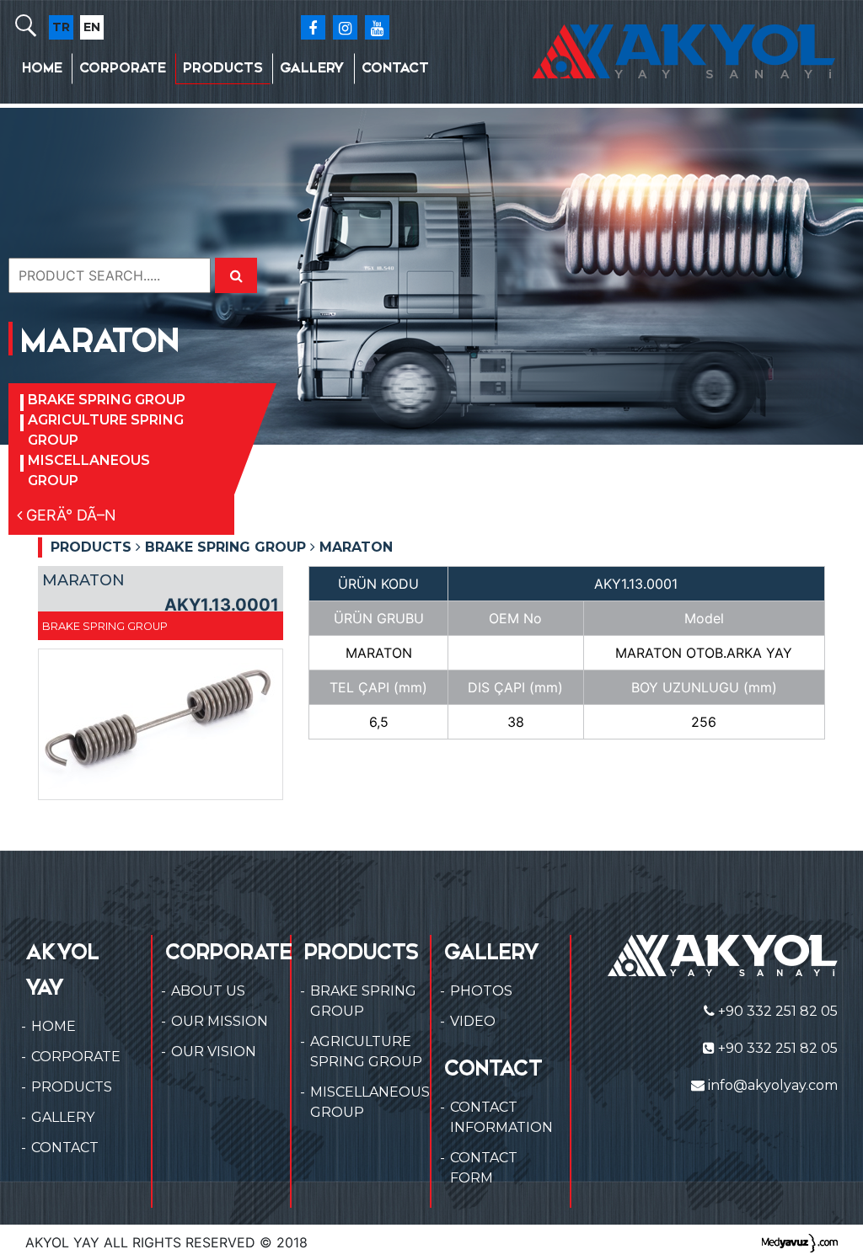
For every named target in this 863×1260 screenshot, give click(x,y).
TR (61, 27)
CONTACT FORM (483, 1168)
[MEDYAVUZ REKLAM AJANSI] (800, 1242)
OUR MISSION (219, 1021)
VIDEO (473, 1021)
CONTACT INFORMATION (501, 1117)
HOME (42, 67)
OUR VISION (213, 1052)
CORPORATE (122, 67)
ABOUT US (208, 991)
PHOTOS (481, 991)
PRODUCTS (223, 67)
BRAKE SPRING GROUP (106, 400)
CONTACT (395, 67)
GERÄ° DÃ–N (69, 515)
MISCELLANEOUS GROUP (89, 470)
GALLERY (312, 67)
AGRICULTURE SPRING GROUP (106, 430)
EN (91, 27)
